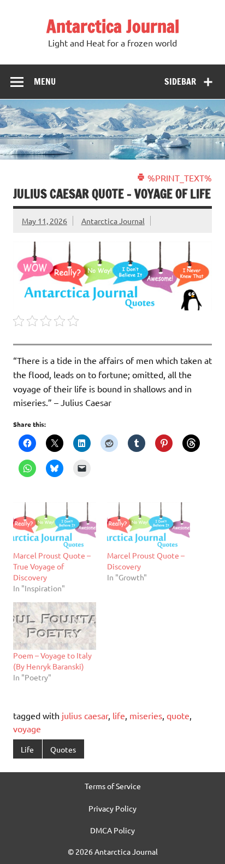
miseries (145, 715)
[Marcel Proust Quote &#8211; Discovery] (148, 526)
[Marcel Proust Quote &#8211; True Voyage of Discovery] (54, 526)
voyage (27, 728)
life (118, 715)
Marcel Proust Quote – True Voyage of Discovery (52, 566)
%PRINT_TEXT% (178, 177)
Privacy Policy (112, 808)
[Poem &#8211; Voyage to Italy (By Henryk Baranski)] (54, 626)
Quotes (63, 749)
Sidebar (180, 81)
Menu (45, 81)
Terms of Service (113, 786)
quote (178, 715)
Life (27, 749)
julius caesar (85, 715)
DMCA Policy (112, 830)
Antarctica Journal (112, 26)
